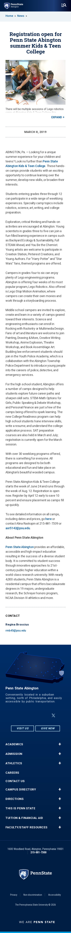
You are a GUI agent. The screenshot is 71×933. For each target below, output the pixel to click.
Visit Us (22, 728)
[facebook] (27, 715)
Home (9, 15)
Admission (14, 754)
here (48, 519)
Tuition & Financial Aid (24, 818)
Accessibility (54, 894)
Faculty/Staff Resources (27, 827)
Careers (12, 772)
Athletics (14, 763)
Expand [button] (56, 117)
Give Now (47, 728)
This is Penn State (20, 808)
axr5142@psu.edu (18, 528)
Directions (15, 799)
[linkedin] (36, 715)
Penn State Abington (20, 547)
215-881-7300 (38, 852)
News (20, 15)
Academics (14, 744)
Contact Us (15, 781)
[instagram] (18, 715)
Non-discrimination (32, 894)
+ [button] (59, 744)
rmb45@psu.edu (16, 630)
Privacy (13, 894)
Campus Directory (21, 789)
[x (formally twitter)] (53, 715)
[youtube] (45, 715)
